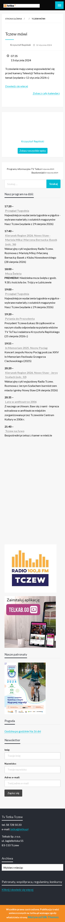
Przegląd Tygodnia (17, 210)
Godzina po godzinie (17, 731)
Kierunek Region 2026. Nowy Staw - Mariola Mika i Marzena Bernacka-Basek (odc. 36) (31, 240)
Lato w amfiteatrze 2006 (21, 401)
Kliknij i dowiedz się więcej (17, 889)
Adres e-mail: (12, 777)
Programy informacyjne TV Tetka (30, 169)
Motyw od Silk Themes (43, 917)
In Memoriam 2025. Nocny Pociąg (26, 347)
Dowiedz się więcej (16, 86)
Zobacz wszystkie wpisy (32, 150)
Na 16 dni (35, 731)
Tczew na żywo (14, 431)
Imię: (7, 749)
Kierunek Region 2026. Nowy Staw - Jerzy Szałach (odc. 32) (31, 375)
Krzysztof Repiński (20, 45)
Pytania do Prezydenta (20, 318)
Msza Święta (13, 273)
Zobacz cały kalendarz (46, 93)
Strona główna (13, 19)
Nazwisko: (10, 763)
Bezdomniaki (45, 172)
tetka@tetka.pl (19, 829)
